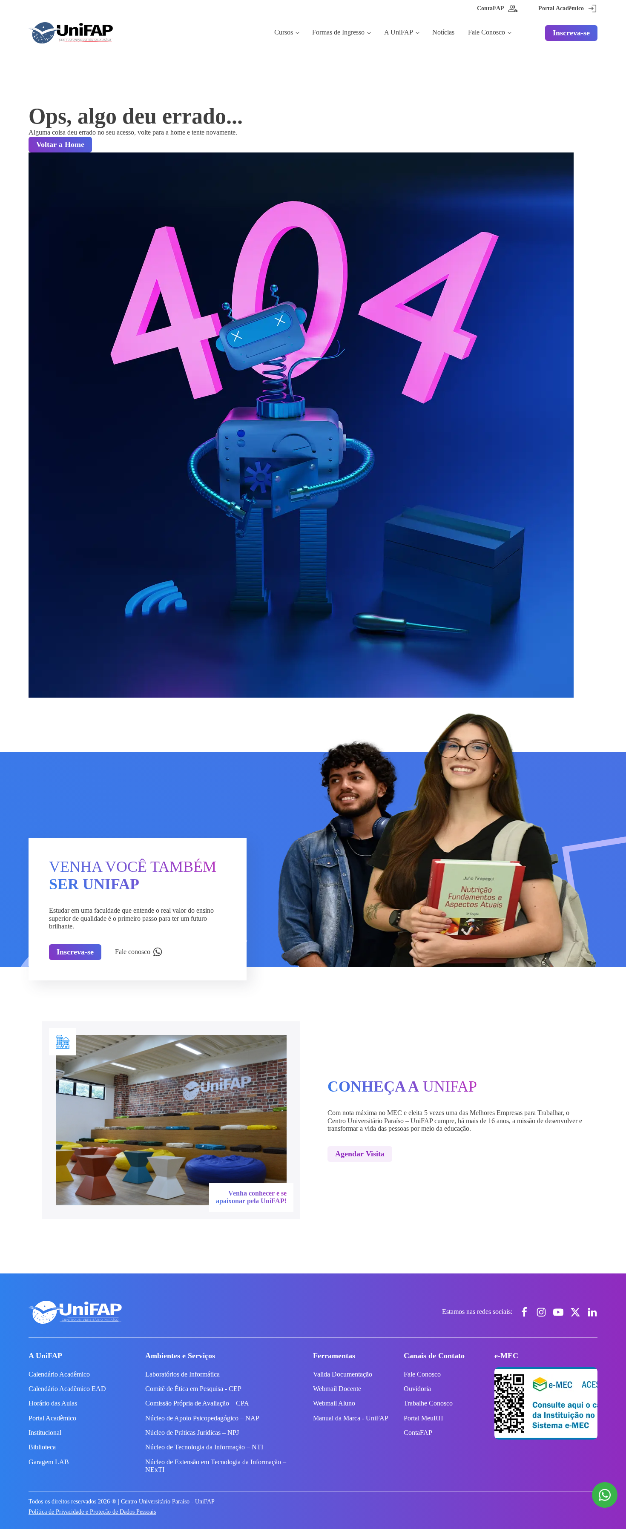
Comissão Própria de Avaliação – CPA (197, 1403)
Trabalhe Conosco (428, 1403)
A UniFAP (398, 32)
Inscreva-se (571, 33)
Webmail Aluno (334, 1403)
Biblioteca (42, 1447)
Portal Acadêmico (52, 1418)
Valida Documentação (342, 1374)
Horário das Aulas (53, 1403)
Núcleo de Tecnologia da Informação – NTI (204, 1447)
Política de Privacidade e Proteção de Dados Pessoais (92, 1512)
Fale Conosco (486, 32)
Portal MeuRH (423, 1418)
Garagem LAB (49, 1462)
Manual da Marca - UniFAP (350, 1418)
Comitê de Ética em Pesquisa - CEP (193, 1388)
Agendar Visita (360, 1154)
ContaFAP (418, 1432)
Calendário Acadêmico (59, 1374)
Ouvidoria (417, 1388)
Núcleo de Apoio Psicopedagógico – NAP (202, 1418)
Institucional (45, 1432)
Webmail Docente (337, 1388)
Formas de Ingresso (338, 32)
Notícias (443, 32)
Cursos (283, 32)
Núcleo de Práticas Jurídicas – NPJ (192, 1432)
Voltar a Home (60, 144)
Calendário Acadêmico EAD (67, 1388)
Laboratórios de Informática (182, 1374)
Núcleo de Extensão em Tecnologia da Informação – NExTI (215, 1465)
